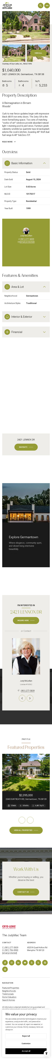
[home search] (40, 5)
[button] (26, 892)
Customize (26, 1044)
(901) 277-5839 (27, 239)
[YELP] (31, 962)
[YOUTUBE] (25, 962)
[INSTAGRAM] (11, 962)
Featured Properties (10, 988)
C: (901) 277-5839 (10, 947)
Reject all (26, 1036)
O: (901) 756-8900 (10, 950)
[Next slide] (29, 254)
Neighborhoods (9, 991)
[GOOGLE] (45, 962)
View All (38, 53)
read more (14, 554)
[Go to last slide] (22, 254)
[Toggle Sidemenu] (47, 5)
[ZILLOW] (5, 969)
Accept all (26, 1051)
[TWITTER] (38, 962)
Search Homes (8, 1000)
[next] (30, 820)
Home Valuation (9, 997)
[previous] (22, 820)
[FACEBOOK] (5, 962)
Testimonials (8, 994)
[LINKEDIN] (18, 962)
